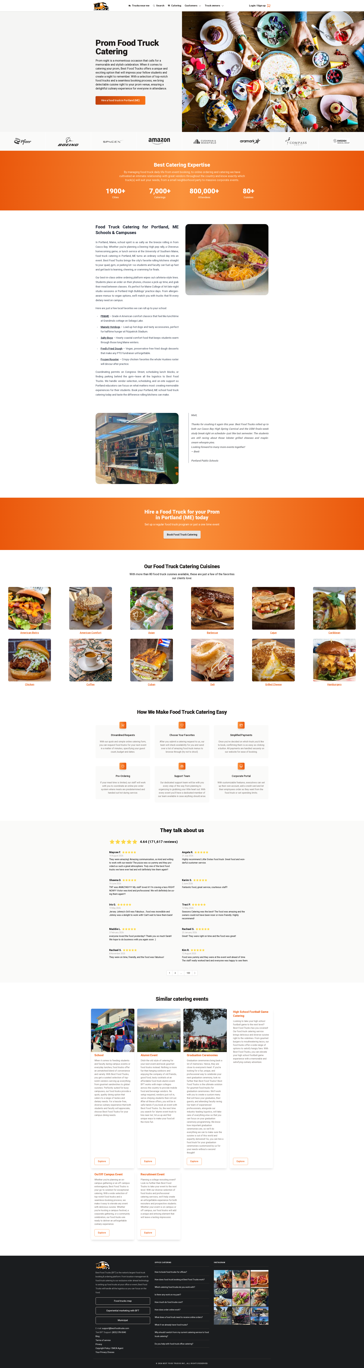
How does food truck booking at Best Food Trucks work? (180, 1279)
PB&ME (105, 316)
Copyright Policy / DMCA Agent (109, 1348)
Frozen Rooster (110, 359)
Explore (102, 1161)
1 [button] (169, 973)
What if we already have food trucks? (171, 1325)
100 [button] (188, 973)
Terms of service (103, 1340)
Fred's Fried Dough (111, 348)
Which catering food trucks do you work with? (175, 1287)
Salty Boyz (107, 337)
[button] (194, 973)
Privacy (99, 1344)
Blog (98, 1336)
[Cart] (268, 6)
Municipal (123, 1320)
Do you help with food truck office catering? (174, 1344)
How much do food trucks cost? (169, 1302)
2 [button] (175, 973)
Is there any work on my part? (168, 1294)
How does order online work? (167, 1310)
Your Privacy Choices (105, 1352)
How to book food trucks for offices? (171, 1272)
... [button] (181, 973)
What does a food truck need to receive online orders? (179, 1317)
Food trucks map (123, 1301)
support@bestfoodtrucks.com (115, 1328)
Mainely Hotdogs (110, 326)
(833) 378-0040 (119, 1332)
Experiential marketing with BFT (122, 1310)
